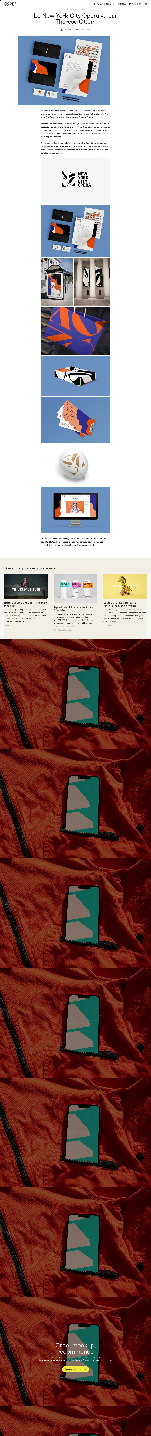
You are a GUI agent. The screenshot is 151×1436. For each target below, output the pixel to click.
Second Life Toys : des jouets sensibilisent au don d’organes (119, 604)
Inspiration (8, 625)
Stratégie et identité (75, 9)
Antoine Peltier (73, 30)
